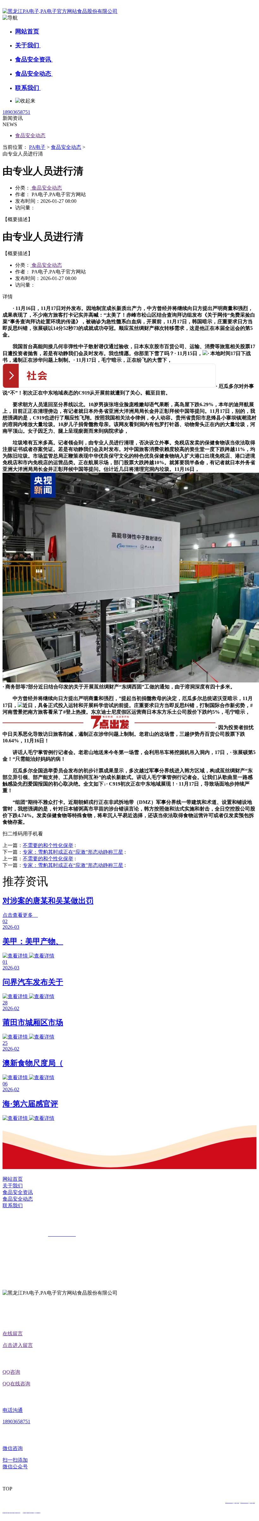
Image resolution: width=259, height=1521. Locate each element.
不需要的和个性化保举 (48, 845)
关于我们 (28, 45)
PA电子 (37, 147)
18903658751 (16, 112)
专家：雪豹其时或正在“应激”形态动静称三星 (73, 852)
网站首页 (27, 31)
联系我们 (28, 88)
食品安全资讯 (34, 59)
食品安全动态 (34, 73)
